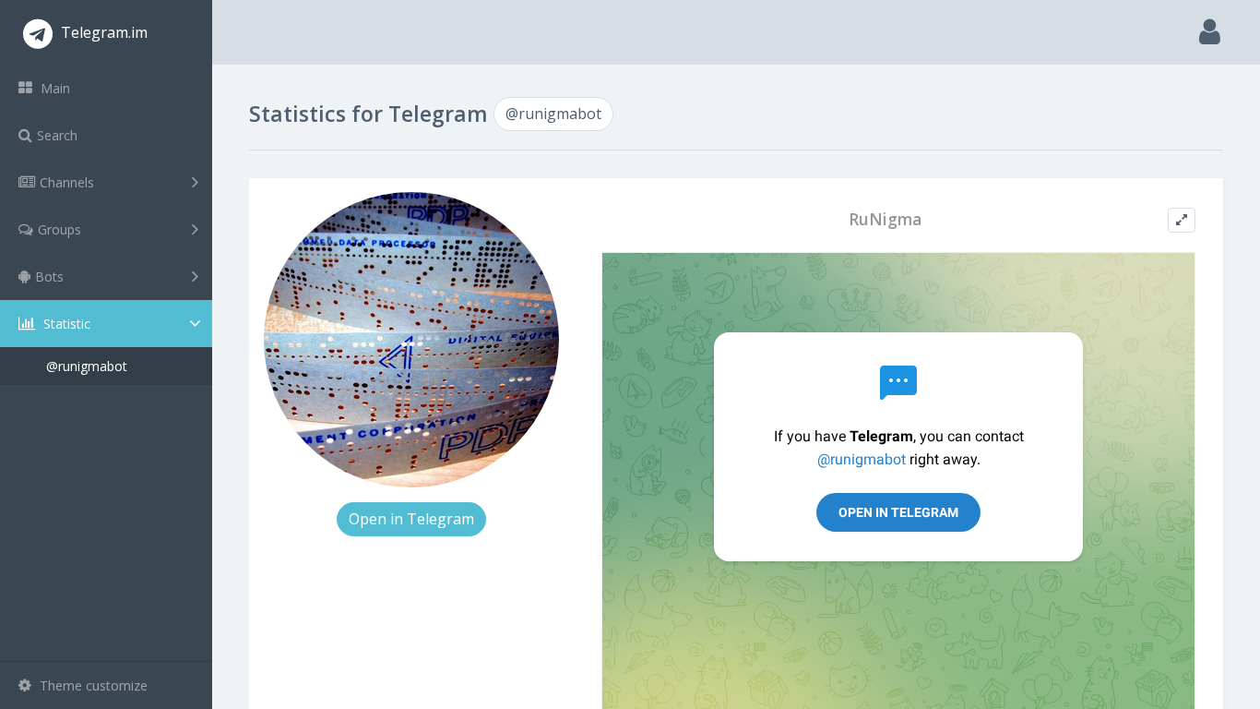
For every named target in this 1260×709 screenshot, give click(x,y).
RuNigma (885, 219)
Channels (67, 182)
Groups (59, 229)
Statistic (65, 323)
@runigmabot (86, 366)
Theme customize (92, 685)
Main (53, 88)
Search (57, 135)
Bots (49, 276)
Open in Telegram (411, 519)
